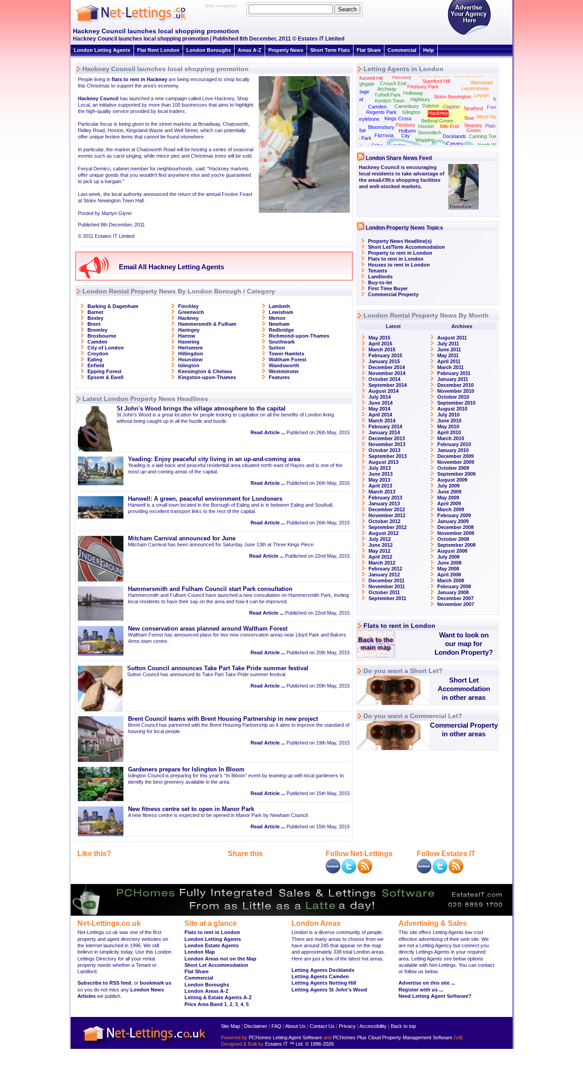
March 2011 (450, 367)
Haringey (188, 330)
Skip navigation (221, 5)
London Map (199, 952)
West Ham (488, 116)
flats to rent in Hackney (139, 79)
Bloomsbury (381, 127)
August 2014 (383, 391)
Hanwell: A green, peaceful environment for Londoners (205, 499)
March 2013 (381, 491)
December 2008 (455, 527)
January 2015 (384, 361)
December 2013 (386, 438)
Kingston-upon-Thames (207, 377)
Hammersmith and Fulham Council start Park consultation (210, 589)
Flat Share (369, 50)
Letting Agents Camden (320, 976)
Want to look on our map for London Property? (464, 643)
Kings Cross (398, 118)
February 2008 (454, 586)
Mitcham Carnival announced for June (181, 538)
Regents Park (381, 112)
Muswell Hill (370, 78)
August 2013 (383, 462)
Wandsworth (284, 365)
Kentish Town (389, 100)
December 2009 (455, 456)
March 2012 (381, 562)
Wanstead (481, 82)
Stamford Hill (436, 81)
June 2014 (380, 403)
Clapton (451, 106)
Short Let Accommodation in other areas (464, 688)
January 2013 (384, 503)
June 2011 (449, 349)
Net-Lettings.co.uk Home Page (146, 1045)
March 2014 (381, 420)
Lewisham (281, 312)
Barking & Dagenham (112, 306)
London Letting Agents (102, 50)
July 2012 (379, 539)
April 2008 (449, 574)
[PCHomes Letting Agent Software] (291, 914)
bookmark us (155, 983)
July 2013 (379, 468)
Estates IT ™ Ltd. (284, 1044)
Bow (469, 118)
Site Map (230, 1026)
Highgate (364, 84)
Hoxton (426, 126)
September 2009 (456, 474)
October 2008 (453, 539)
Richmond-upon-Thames (299, 336)
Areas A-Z (249, 50)
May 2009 (448, 497)
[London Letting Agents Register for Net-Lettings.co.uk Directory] (469, 34)
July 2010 (448, 414)
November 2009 (455, 462)
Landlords (380, 276)
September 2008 (456, 545)
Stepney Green (473, 128)
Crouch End (393, 83)
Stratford (473, 108)
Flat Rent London (158, 50)
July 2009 (448, 485)
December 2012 (386, 509)
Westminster (284, 371)
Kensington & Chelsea (205, 371)
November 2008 (455, 533)
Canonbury (406, 106)
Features (279, 377)
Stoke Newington (452, 96)
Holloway (413, 93)
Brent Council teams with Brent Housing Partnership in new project (223, 719)
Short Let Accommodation (216, 965)
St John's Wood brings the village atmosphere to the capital (201, 409)
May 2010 (448, 426)
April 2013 (380, 485)
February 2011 (453, 373)
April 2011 (448, 361)
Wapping (425, 140)
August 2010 (452, 408)
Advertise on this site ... (427, 983)
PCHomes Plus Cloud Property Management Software (392, 1037)
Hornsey (401, 77)
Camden (97, 341)
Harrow (186, 336)
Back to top (403, 1026)
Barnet (95, 312)
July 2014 (379, 397)
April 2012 (380, 557)
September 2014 (387, 385)
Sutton (277, 347)
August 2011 (452, 337)
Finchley (188, 306)
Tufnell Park (387, 95)
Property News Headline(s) (400, 241)
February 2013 (385, 497)
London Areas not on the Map (220, 958)
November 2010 (455, 391)
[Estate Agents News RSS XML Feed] (456, 871)
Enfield (95, 365)
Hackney (188, 318)
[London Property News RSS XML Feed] (365, 871)
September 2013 (387, 456)
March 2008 (450, 580)
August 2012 (383, 533)
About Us (295, 1026)
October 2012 (384, 521)
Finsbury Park (423, 86)
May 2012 (379, 551)
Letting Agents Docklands (323, 970)
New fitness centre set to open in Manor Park (191, 809)
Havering (188, 341)
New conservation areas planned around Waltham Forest (207, 629)
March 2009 (450, 509)
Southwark (282, 341)
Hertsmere (190, 347)
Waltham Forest (288, 359)
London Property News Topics (404, 228)
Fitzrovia (384, 135)
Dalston (430, 105)
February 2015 (385, 355)
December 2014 (386, 367)
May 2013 (379, 480)
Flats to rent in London (396, 259)
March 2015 (381, 349)
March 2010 (450, 438)
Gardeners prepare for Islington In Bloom (186, 769)
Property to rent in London (400, 253)
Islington (188, 365)
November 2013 (386, 444)
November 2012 (386, 515)
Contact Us (322, 1026)
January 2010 (453, 450)
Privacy (347, 1026)
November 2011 (386, 586)
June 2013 (380, 474)
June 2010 (449, 420)
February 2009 (454, 515)
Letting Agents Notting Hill (324, 983)
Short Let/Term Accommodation (406, 247)
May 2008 (448, 568)
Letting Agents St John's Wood (329, 989)
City (405, 136)
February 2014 (385, 426)
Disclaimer (255, 1026)
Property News (285, 50)
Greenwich (191, 312)
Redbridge (281, 330)
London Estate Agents (211, 945)
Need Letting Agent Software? (435, 996)
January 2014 (384, 432)
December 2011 (386, 580)
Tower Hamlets (286, 353)
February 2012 (385, 568)
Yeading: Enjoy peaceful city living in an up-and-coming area (214, 459)
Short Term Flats (330, 50)
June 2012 (380, 545)
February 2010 (454, 444)
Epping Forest (104, 371)
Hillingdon (190, 353)
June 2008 (449, 562)
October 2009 (453, 468)
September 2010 (456, 403)
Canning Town (484, 136)
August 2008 (452, 551)
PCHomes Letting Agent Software (285, 1037)
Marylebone (366, 119)
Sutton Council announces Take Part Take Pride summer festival (217, 668)
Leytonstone (475, 88)
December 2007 (455, 598)
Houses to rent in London (399, 264)
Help (428, 50)
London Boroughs (208, 50)
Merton (277, 318)
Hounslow (190, 359)
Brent (94, 324)
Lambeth (279, 306)
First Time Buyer (388, 288)
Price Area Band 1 (205, 1004)
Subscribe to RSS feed (104, 983)
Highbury (420, 99)
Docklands (454, 136)
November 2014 (386, 373)
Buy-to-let (380, 282)
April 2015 (380, 343)
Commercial (402, 50)
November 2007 (455, 604)
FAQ (276, 1026)
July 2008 (448, 557)
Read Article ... (268, 432)
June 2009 (449, 491)
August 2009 (452, 480)
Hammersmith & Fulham (207, 324)
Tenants (377, 270)
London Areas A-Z (206, 991)
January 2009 (453, 521)
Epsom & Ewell (105, 377)
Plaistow (494, 125)
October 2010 (453, 397)
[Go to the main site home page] (139, 23)
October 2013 (384, 450)
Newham (279, 324)
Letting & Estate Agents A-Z (218, 997)
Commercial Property (393, 294)
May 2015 (379, 337)
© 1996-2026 (319, 1044)
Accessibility (373, 1026)
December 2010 (455, 385)
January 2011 (452, 379)
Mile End (449, 126)
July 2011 (448, 343)
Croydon (97, 353)
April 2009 (449, 503)
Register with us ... (421, 989)
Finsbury (405, 125)
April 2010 (449, 432)
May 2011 (448, 355)
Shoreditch (429, 132)
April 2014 (380, 414)
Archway (387, 89)
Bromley (97, 330)
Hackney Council (98, 98)
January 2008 (453, 592)
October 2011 (384, 592)
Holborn (407, 131)
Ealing (94, 359)
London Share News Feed (399, 158)
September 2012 (387, 527)
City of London (105, 347)
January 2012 (384, 574)
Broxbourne (101, 336)
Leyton (481, 95)
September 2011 (387, 598)
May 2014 (379, 408)
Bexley (95, 318)
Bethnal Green (437, 120)
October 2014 (384, 379)
